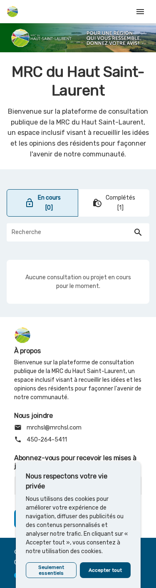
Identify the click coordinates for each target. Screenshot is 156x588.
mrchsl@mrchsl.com (48, 427)
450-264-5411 (40, 439)
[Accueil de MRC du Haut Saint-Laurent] (12, 11)
